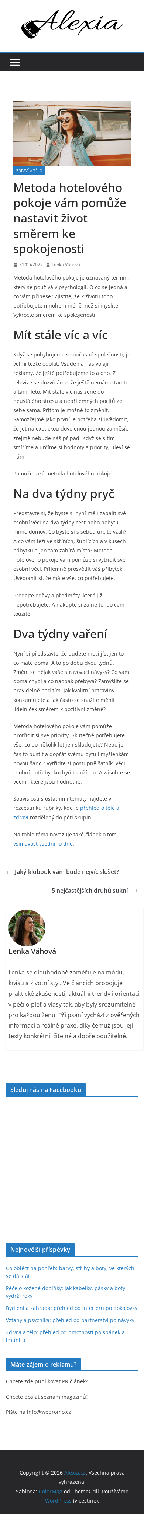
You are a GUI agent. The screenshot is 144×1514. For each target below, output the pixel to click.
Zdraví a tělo (29, 170)
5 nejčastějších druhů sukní (90, 890)
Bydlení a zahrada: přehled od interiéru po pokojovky (71, 1307)
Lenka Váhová (66, 264)
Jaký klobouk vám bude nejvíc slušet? (67, 872)
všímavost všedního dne (43, 843)
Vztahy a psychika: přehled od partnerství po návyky (70, 1320)
